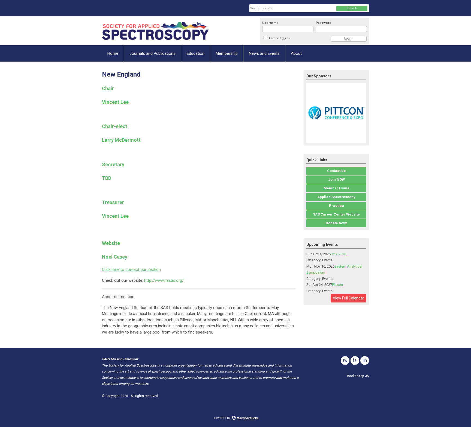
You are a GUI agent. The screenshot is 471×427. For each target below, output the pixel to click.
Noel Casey (114, 257)
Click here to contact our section (131, 269)
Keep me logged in (280, 38)
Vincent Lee (116, 102)
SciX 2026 (338, 254)
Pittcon (337, 285)
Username (270, 23)
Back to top (356, 376)
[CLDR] (155, 31)
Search (352, 8)
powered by (222, 418)
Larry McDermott (123, 140)
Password (323, 23)
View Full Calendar (348, 298)
